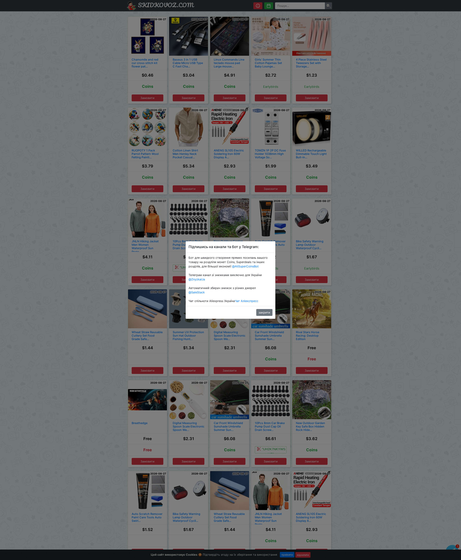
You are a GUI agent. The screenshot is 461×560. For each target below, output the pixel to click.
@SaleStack (197, 292)
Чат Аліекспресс (246, 301)
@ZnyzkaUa (197, 279)
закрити (264, 312)
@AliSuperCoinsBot (245, 266)
